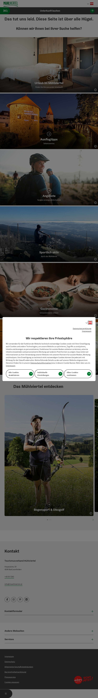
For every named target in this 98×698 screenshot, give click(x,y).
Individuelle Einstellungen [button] (43, 373)
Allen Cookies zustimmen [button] (72, 373)
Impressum (86, 331)
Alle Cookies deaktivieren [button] (14, 373)
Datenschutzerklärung (82, 328)
